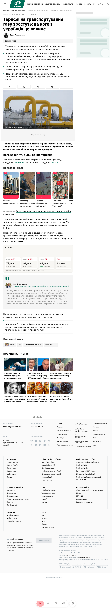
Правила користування (65, 445)
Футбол (44, 518)
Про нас (59, 423)
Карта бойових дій (48, 465)
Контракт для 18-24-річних (85, 471)
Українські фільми (48, 493)
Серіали (44, 502)
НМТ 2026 (79, 496)
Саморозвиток (81, 499)
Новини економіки (35, 4)
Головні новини (12, 462)
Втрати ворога (46, 480)
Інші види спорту (47, 527)
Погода (9, 477)
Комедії (44, 499)
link (31, 441)
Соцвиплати (68, 4)
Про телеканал (62, 434)
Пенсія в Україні (12, 505)
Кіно (43, 487)
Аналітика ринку (13, 515)
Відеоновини (11, 471)
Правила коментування (83, 446)
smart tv (89, 567)
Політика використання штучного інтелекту (81, 430)
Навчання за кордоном (84, 502)
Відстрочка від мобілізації (85, 474)
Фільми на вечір (47, 496)
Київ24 (55, 162)
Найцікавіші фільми (48, 490)
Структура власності (100, 434)
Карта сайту (97, 441)
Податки (10, 502)
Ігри (94, 445)
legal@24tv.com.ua (84, 557)
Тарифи (79, 4)
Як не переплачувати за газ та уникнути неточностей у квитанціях (37, 212)
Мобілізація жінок (82, 468)
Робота (87, 4)
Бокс (43, 515)
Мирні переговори (48, 468)
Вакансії (95, 430)
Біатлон (44, 524)
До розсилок (44, 540)
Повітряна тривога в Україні (51, 471)
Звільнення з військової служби (87, 462)
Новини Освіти (82, 487)
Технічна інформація (100, 423)
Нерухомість (12, 512)
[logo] (17, 4)
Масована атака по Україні (51, 474)
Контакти (96, 427)
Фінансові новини (13, 496)
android (65, 567)
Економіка (6, 10)
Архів (94, 438)
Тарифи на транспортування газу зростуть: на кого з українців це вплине (50, 10)
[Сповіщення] (107, 4)
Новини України (12, 465)
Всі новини (11, 459)
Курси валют (11, 493)
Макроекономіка (53, 4)
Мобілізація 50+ (82, 465)
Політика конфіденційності (81, 424)
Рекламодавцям (62, 441)
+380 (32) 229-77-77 (71, 555)
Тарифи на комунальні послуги (18, 499)
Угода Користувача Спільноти (81, 442)
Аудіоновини (11, 474)
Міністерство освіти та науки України (89, 490)
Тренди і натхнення (14, 521)
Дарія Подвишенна (17, 35)
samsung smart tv (102, 567)
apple (77, 567)
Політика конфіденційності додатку (81, 436)
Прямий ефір (11, 468)
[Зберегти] (66, 86)
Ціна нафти (11, 490)
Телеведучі (60, 438)
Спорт (43, 512)
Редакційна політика (64, 430)
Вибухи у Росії (46, 477)
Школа (78, 493)
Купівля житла (12, 518)
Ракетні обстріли (47, 462)
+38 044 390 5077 (37, 427)
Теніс (43, 521)
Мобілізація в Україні (85, 459)
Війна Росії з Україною (51, 459)
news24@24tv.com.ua (12, 427)
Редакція (60, 427)
